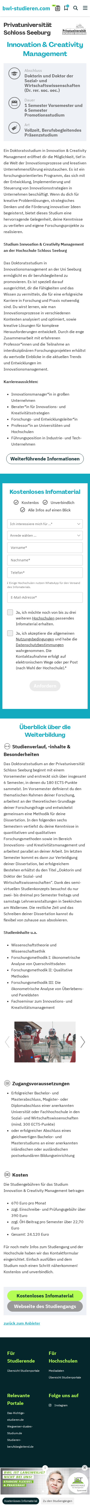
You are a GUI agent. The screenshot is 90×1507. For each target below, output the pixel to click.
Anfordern (45, 685)
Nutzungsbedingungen (35, 639)
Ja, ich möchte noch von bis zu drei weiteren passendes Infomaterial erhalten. (46, 618)
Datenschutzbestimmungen (40, 644)
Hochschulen (43, 618)
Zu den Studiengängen (57, 1501)
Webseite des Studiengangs (45, 1306)
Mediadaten (56, 1370)
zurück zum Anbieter (22, 1323)
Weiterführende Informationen (45, 458)
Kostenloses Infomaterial (20, 1501)
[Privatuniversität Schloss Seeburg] (74, 29)
